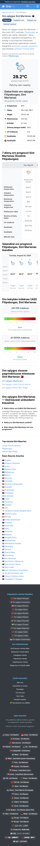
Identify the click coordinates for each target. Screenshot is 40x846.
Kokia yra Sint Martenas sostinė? (18, 422)
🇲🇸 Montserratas (9, 540)
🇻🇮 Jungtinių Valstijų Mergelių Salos (16, 511)
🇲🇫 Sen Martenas (9, 558)
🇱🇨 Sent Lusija (8, 567)
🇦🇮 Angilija (6, 460)
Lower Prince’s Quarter (11, 446)
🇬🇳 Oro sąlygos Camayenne (20, 602)
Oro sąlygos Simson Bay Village (15, 388)
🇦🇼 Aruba (6, 466)
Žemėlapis (20, 689)
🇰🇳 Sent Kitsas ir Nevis (11, 564)
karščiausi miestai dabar (24, 49)
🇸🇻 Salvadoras (8, 555)
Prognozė (7, 20)
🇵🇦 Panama (6, 549)
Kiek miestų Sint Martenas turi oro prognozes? (17, 428)
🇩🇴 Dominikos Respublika (12, 484)
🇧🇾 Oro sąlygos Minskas (20, 613)
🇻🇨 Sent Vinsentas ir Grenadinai (15, 570)
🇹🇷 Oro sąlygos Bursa (20, 609)
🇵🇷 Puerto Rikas (8, 552)
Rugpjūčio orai (19, 20)
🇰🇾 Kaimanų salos (9, 514)
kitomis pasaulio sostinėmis (26, 46)
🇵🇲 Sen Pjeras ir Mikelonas (12, 561)
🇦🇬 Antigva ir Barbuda (11, 463)
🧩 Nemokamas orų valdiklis (20, 703)
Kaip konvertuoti (8, 12)
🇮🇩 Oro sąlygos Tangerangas (20, 639)
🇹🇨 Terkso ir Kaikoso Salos (13, 576)
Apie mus (20, 682)
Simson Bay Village (9, 451)
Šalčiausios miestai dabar (20, 652)
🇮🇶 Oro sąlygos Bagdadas (20, 628)
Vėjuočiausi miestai (20, 658)
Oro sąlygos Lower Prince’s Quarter (16, 384)
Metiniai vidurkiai (10, 24)
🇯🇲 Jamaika (6, 505)
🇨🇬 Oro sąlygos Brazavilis (20, 621)
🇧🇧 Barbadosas (8, 472)
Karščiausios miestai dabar (20, 648)
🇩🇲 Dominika (7, 481)
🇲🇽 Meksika (6, 534)
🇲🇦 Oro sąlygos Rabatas (20, 617)
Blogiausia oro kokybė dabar (20, 665)
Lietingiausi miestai (20, 655)
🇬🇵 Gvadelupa (7, 493)
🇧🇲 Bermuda (7, 478)
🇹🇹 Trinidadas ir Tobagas (12, 579)
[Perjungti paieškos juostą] (27, 6)
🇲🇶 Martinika (7, 531)
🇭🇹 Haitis (5, 499)
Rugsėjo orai (31, 20)
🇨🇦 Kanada (6, 517)
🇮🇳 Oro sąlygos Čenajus (20, 624)
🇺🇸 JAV (5, 508)
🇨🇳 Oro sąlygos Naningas (20, 598)
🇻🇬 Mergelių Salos (9, 537)
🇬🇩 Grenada (7, 487)
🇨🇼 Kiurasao (7, 523)
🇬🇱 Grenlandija (8, 490)
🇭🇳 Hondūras (7, 502)
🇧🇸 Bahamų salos (9, 469)
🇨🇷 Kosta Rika (7, 526)
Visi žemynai (20, 693)
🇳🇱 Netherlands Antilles (11, 543)
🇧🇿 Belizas (6, 475)
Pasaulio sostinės (20, 699)
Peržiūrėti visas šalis (28, 2)
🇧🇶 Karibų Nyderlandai (11, 520)
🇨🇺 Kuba (5, 529)
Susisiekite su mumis (20, 686)
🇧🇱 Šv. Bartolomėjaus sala (12, 573)
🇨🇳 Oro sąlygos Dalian (20, 632)
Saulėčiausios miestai (20, 662)
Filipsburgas (30, 32)
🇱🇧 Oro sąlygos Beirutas (20, 606)
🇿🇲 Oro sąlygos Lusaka (20, 635)
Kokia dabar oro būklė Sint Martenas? (20, 408)
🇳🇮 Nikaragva (7, 546)
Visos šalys (20, 696)
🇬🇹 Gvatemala (7, 496)
